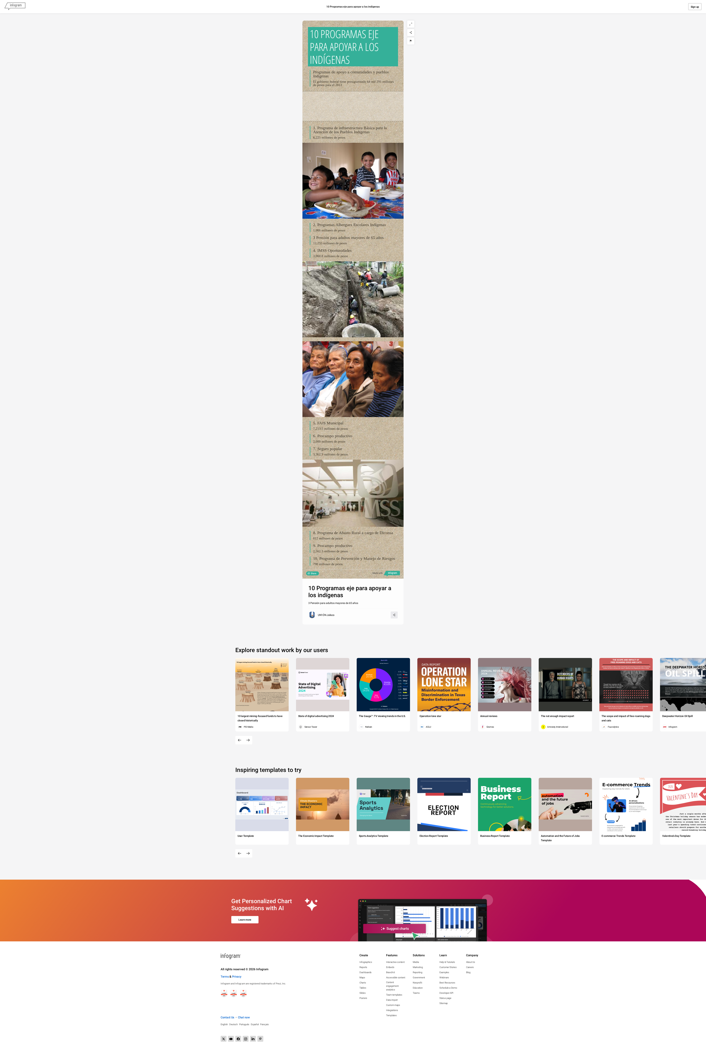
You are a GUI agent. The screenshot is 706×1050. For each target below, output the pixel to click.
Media (416, 962)
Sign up (695, 6)
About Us (470, 962)
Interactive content (395, 962)
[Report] (410, 40)
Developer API (446, 993)
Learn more (244, 919)
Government (419, 977)
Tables (362, 987)
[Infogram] (14, 7)
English (224, 1024)
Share (313, 573)
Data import (392, 1000)
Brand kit (390, 972)
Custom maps (393, 1005)
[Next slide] (248, 740)
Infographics (365, 962)
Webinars (444, 977)
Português (244, 1024)
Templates (391, 1015)
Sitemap (443, 1003)
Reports (363, 967)
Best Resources (447, 982)
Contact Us (227, 1017)
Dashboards (365, 972)
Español (255, 1024)
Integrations (392, 1010)
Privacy (236, 976)
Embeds (390, 967)
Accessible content (395, 977)
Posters (363, 998)
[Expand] (410, 24)
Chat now (244, 1017)
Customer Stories (448, 967)
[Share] (410, 32)
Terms (225, 976)
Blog (468, 972)
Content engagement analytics (392, 986)
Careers (470, 967)
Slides (362, 993)
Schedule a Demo (448, 987)
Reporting (417, 972)
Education (417, 987)
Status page (445, 998)
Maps (362, 977)
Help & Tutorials (447, 962)
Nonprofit (417, 982)
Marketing (418, 967)
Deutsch (233, 1024)
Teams (416, 993)
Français (264, 1024)
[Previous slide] (239, 740)
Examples (444, 972)
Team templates (394, 994)
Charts (362, 982)
